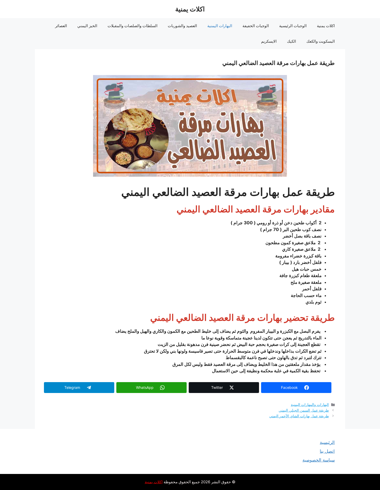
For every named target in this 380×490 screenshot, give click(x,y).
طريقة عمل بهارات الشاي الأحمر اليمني (299, 416)
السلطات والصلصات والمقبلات (132, 25)
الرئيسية (327, 442)
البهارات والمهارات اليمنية (310, 404)
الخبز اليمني (87, 25)
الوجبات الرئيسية (293, 25)
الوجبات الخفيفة (255, 25)
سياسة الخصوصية (318, 460)
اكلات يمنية (190, 9)
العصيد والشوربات (182, 25)
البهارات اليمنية (219, 25)
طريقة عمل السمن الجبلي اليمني (304, 410)
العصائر (61, 25)
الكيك (291, 41)
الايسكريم (269, 41)
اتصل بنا (327, 451)
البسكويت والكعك (320, 41)
